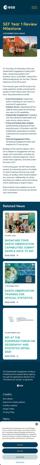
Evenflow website (10, 405)
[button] (37, 424)
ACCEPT (20, 445)
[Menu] (34, 7)
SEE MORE (20, 457)
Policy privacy (20, 462)
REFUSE (20, 451)
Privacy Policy (8, 412)
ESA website (8, 399)
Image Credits (8, 409)
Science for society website (14, 402)
